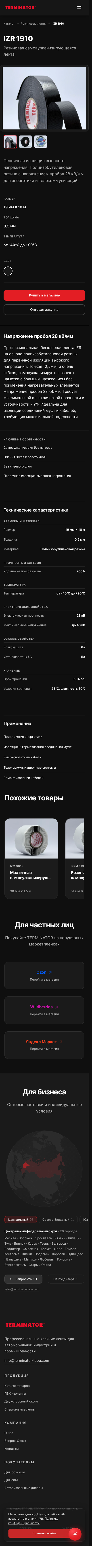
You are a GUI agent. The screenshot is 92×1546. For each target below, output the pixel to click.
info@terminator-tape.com (26, 1360)
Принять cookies (44, 1533)
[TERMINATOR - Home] (20, 7)
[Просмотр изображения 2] (25, 141)
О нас (8, 1433)
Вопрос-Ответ (15, 1440)
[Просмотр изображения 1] (10, 141)
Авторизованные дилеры (23, 1488)
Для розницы (14, 1472)
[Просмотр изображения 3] (40, 141)
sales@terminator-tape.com (21, 1289)
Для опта (11, 1480)
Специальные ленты (20, 1409)
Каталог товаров (17, 1385)
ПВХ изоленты (15, 1393)
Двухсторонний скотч (21, 1401)
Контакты (11, 1449)
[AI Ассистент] (75, 1534)
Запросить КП (26, 1279)
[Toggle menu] (79, 8)
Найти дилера (64, 1279)
